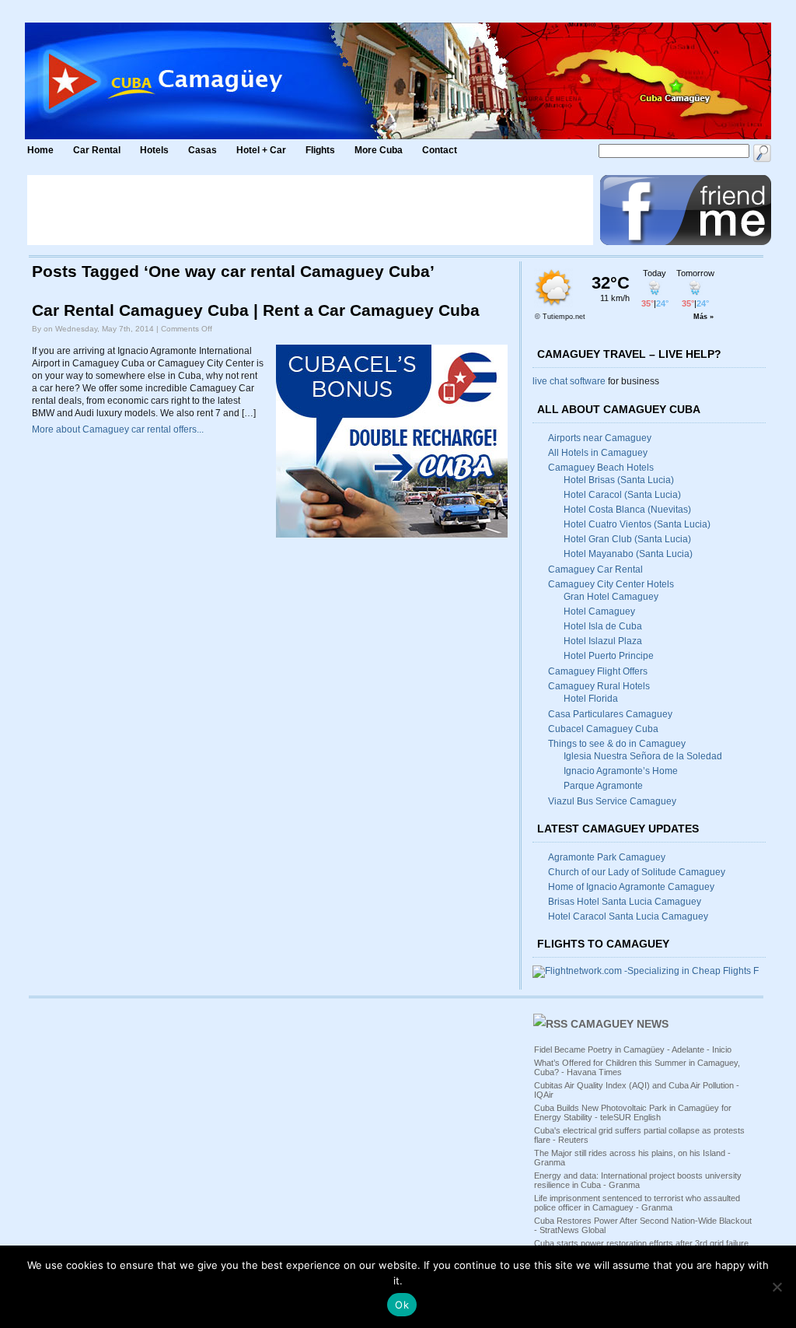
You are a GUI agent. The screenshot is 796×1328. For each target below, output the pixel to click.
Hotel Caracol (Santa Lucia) (622, 494)
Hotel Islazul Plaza (603, 641)
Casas (202, 150)
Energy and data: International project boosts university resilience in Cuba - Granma (638, 1180)
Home (40, 150)
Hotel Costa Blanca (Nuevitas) (627, 509)
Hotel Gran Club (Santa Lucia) (627, 539)
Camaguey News (620, 1024)
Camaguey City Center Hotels (611, 584)
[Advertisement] (310, 210)
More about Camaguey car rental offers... (118, 429)
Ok (402, 1304)
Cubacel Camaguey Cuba (603, 729)
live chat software (569, 381)
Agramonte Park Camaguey (606, 857)
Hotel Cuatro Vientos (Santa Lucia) (637, 524)
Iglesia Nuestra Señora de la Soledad (643, 756)
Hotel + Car (261, 150)
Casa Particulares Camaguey (610, 714)
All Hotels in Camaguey (598, 452)
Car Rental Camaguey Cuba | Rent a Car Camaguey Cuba (256, 310)
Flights (320, 150)
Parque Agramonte (603, 785)
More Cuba (378, 150)
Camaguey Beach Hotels (601, 467)
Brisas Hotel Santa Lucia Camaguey (624, 901)
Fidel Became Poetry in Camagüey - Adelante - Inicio (632, 1049)
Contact (439, 150)
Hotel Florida (591, 698)
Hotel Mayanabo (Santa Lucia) (628, 553)
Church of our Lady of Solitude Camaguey (636, 872)
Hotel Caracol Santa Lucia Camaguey (628, 916)
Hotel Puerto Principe (609, 655)
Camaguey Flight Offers (598, 671)
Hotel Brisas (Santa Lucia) (619, 480)
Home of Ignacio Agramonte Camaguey (631, 886)
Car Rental (96, 150)
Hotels (154, 150)
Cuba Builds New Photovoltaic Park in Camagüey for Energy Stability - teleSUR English (632, 1112)
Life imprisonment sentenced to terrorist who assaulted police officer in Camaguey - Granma (637, 1202)
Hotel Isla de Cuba (603, 626)
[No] (776, 1287)
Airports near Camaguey (599, 438)
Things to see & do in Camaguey (617, 743)
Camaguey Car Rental (595, 569)
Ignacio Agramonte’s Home (621, 771)
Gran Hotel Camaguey (611, 596)
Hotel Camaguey (599, 611)
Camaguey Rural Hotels (599, 686)
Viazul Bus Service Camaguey (612, 801)
